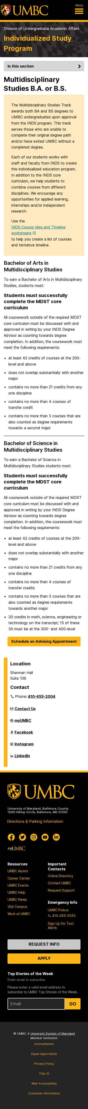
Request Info (44, 944)
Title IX (44, 1073)
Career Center (19, 878)
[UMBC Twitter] (22, 837)
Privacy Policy (44, 1063)
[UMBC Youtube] (45, 837)
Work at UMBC (19, 914)
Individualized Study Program (38, 43)
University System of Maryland (53, 1033)
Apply (44, 958)
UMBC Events (18, 885)
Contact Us (25, 708)
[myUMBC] (16, 848)
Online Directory (60, 876)
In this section (21, 66)
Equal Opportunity (44, 1054)
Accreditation (44, 1044)
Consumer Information (44, 1093)
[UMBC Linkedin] (56, 837)
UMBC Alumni (18, 871)
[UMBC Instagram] (34, 837)
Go (72, 1004)
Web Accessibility (44, 1083)
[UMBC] (24, 10)
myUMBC (23, 722)
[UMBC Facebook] (11, 837)
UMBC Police (58, 910)
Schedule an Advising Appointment (44, 641)
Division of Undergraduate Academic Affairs (41, 28)
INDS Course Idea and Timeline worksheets (38, 230)
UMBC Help (16, 892)
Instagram (24, 746)
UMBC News (17, 899)
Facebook (24, 734)
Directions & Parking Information (35, 821)
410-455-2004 (41, 696)
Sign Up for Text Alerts (61, 925)
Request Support (61, 890)
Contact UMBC (59, 883)
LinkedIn (22, 757)
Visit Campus (17, 906)
